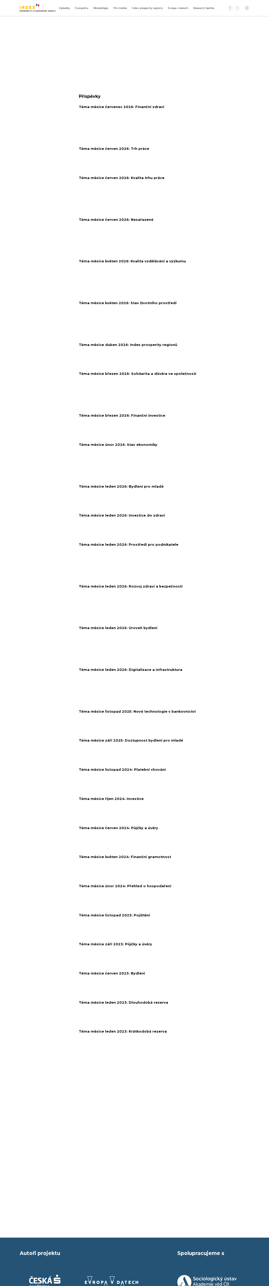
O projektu (81, 8)
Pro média (120, 8)
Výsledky (64, 8)
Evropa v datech (178, 8)
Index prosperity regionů (147, 8)
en (246, 8)
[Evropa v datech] (111, 1281)
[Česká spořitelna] (45, 1281)
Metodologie (100, 8)
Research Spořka (203, 8)
